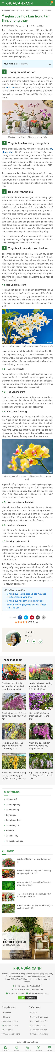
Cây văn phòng (13, 804)
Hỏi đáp (33, 1013)
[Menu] (3, 4)
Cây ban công (12, 809)
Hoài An (32, 26)
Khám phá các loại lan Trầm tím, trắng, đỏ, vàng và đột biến (39, 746)
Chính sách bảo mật (38, 1029)
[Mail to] (37, 617)
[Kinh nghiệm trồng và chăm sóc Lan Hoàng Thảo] (41, 702)
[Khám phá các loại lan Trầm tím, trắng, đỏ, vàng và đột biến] (41, 732)
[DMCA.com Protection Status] (27, 998)
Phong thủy (8, 1029)
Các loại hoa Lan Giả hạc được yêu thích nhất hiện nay (14, 716)
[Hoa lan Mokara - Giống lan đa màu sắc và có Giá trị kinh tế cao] (41, 672)
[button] (27, 64)
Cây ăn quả (11, 815)
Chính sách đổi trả (37, 1025)
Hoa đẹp (10, 830)
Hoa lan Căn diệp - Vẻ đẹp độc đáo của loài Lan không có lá (12, 746)
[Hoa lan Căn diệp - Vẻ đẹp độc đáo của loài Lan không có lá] (14, 732)
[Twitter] (26, 617)
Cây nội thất (11, 799)
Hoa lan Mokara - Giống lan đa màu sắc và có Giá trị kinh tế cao (40, 686)
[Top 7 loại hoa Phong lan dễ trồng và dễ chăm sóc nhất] (41, 762)
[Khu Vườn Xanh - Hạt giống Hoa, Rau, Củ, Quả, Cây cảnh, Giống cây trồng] (21, 3)
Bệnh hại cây (12, 836)
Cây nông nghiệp (10, 1021)
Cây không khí (12, 825)
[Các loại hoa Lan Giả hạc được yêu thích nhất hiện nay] (14, 702)
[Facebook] (20, 617)
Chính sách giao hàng (39, 1021)
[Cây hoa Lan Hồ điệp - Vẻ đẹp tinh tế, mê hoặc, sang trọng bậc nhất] (14, 672)
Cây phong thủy (13, 820)
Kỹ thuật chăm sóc (14, 841)
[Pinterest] (31, 617)
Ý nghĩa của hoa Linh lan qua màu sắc (25, 600)
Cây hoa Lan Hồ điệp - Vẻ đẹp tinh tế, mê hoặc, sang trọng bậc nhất (13, 686)
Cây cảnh (7, 1013)
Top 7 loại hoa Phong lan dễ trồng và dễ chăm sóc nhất (41, 775)
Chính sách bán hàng (39, 1017)
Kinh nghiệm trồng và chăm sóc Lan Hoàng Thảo (39, 716)
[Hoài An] (13, 640)
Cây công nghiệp (10, 1025)
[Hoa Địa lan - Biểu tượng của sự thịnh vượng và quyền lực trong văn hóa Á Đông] (14, 762)
